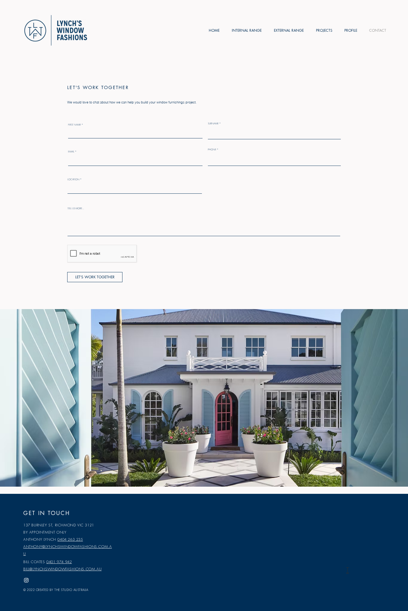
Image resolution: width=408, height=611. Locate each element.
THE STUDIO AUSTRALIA (71, 590)
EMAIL (71, 151)
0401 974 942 (59, 561)
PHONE (212, 149)
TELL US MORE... (76, 208)
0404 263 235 (70, 539)
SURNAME (213, 123)
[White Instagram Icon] (26, 580)
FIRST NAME (74, 124)
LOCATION (73, 179)
